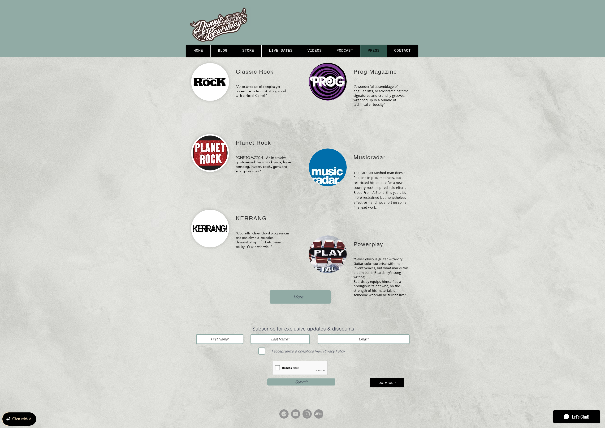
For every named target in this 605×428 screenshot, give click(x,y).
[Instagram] (307, 414)
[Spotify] (284, 414)
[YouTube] (295, 414)
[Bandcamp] (318, 414)
